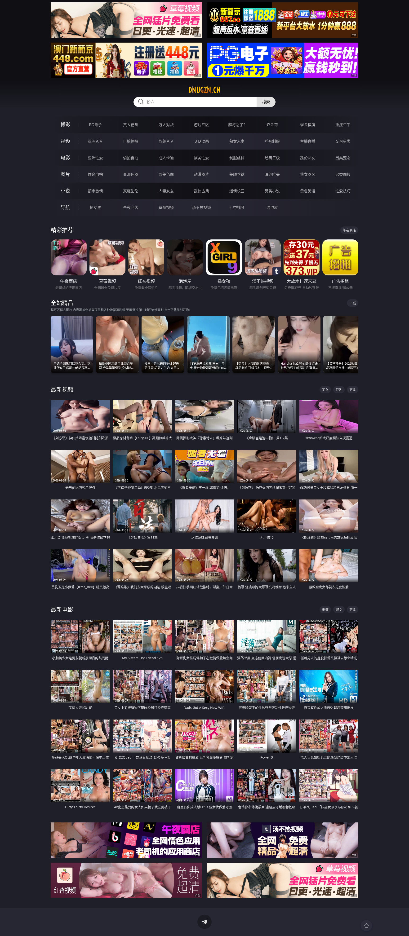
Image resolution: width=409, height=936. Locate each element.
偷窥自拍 (95, 174)
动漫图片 (201, 174)
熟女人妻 (237, 141)
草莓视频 (166, 207)
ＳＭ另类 (343, 141)
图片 (65, 174)
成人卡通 (166, 157)
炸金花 (272, 124)
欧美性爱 (201, 157)
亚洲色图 (130, 174)
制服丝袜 (237, 157)
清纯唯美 (272, 174)
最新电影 (62, 609)
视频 (65, 141)
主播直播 (307, 141)
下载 (352, 303)
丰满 (325, 609)
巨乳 (339, 389)
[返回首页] (366, 925)
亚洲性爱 (95, 157)
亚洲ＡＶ (95, 141)
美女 (325, 389)
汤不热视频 (201, 207)
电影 (65, 158)
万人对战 (166, 124)
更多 (352, 389)
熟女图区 (307, 174)
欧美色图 (166, 174)
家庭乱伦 (130, 191)
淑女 (339, 609)
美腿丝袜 (237, 174)
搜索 (266, 102)
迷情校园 (237, 191)
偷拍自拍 (130, 157)
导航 (65, 207)
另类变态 (343, 157)
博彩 (65, 124)
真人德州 (130, 124)
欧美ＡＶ (166, 141)
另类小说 (272, 191)
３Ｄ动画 (201, 141)
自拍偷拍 (130, 141)
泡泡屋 (272, 207)
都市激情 (95, 191)
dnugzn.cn (204, 90)
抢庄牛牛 (343, 124)
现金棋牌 (307, 124)
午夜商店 (130, 207)
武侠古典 (201, 191)
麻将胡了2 (236, 124)
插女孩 (95, 207)
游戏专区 (201, 124)
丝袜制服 (272, 141)
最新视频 (62, 389)
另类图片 (343, 174)
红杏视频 (237, 207)
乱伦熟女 (307, 157)
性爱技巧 (343, 191)
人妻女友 (166, 191)
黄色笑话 (307, 191)
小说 (65, 191)
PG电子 (95, 124)
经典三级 (272, 157)
